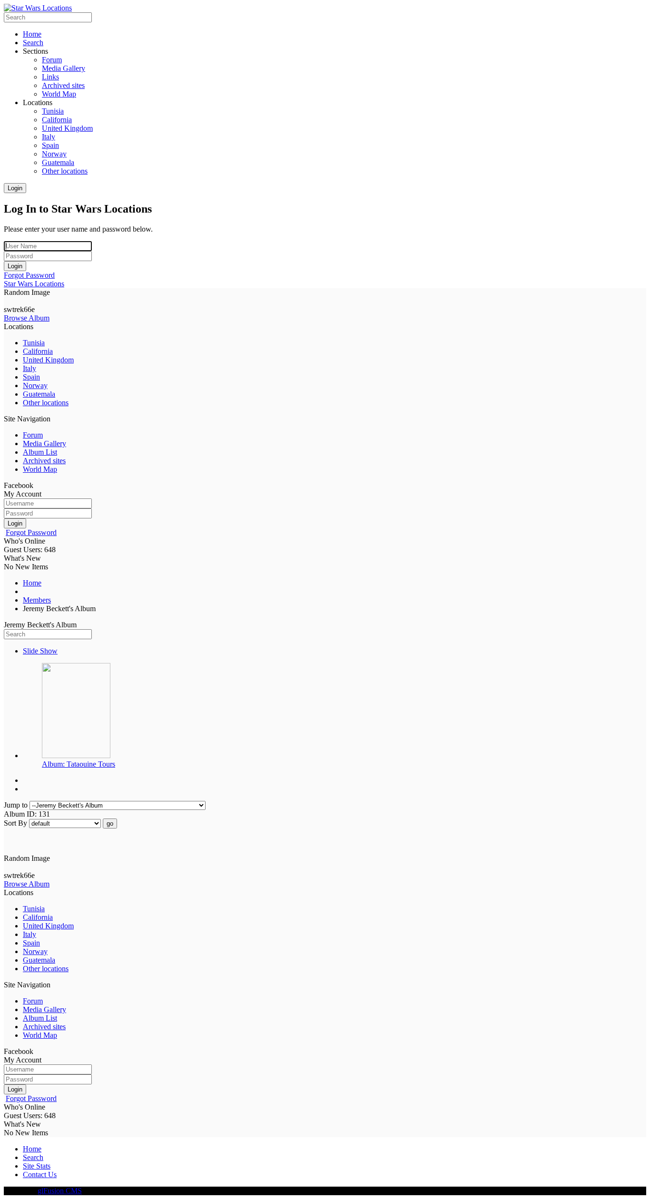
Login (15, 188)
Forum (33, 435)
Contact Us (40, 1174)
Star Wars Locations (34, 284)
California (38, 351)
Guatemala (39, 394)
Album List (40, 452)
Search (33, 1157)
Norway (35, 385)
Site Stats (36, 1166)
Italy (29, 368)
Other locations (46, 403)
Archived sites (44, 461)
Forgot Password (29, 275)
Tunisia (34, 343)
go (110, 823)
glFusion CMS (60, 1191)
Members (37, 600)
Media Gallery (44, 443)
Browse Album (26, 318)
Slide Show (40, 651)
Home (32, 583)
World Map (40, 469)
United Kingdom (48, 360)
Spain (31, 377)
